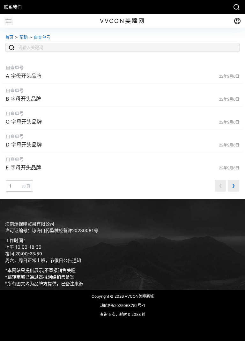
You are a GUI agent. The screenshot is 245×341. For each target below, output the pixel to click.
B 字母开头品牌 (23, 99)
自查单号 (42, 36)
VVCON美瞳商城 (139, 296)
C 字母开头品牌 (24, 121)
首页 (9, 36)
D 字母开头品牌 (24, 144)
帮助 (23, 36)
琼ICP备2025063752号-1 (122, 305)
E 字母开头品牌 (23, 167)
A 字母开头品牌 (23, 76)
